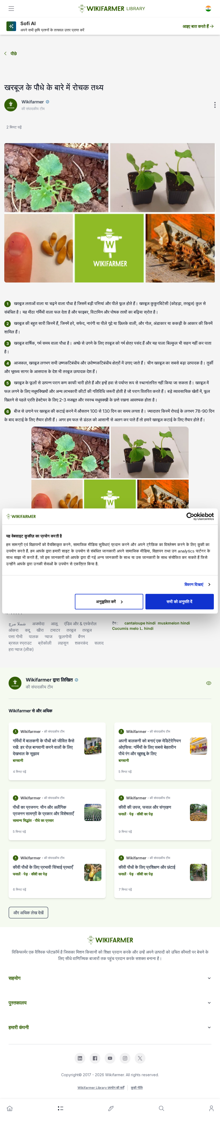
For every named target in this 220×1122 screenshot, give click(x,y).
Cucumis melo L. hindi (132, 628)
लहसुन (63, 643)
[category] (60, 1108)
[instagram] (125, 1058)
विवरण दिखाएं (194, 584)
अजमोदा (38, 623)
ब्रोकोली (45, 643)
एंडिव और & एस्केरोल (80, 623)
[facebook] (95, 1058)
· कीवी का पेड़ (144, 814)
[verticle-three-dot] (215, 105)
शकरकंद (81, 643)
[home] (9, 1108)
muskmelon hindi (174, 623)
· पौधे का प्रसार (43, 820)
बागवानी (18, 760)
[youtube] (110, 1058)
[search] (161, 1108)
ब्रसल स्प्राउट (20, 643)
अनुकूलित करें (106, 601)
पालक (33, 636)
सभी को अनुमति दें (179, 601)
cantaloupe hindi (140, 623)
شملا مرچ (17, 623)
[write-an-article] (111, 1108)
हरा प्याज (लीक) (21, 649)
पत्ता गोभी (16, 636)
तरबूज (71, 630)
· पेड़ (130, 814)
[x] (140, 1058)
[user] (211, 1108)
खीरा (40, 630)
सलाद (99, 643)
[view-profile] (208, 683)
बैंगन (81, 636)
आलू (54, 623)
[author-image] (15, 683)
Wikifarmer (32, 101)
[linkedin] (80, 1058)
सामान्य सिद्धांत (22, 820)
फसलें (122, 814)
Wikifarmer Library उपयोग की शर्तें (101, 1088)
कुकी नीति (137, 1088)
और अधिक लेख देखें (28, 912)
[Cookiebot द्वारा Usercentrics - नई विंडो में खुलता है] (190, 517)
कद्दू (27, 630)
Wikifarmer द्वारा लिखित (49, 680)
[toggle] (11, 8)
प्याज (48, 636)
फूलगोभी (65, 636)
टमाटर (55, 630)
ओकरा (14, 630)
